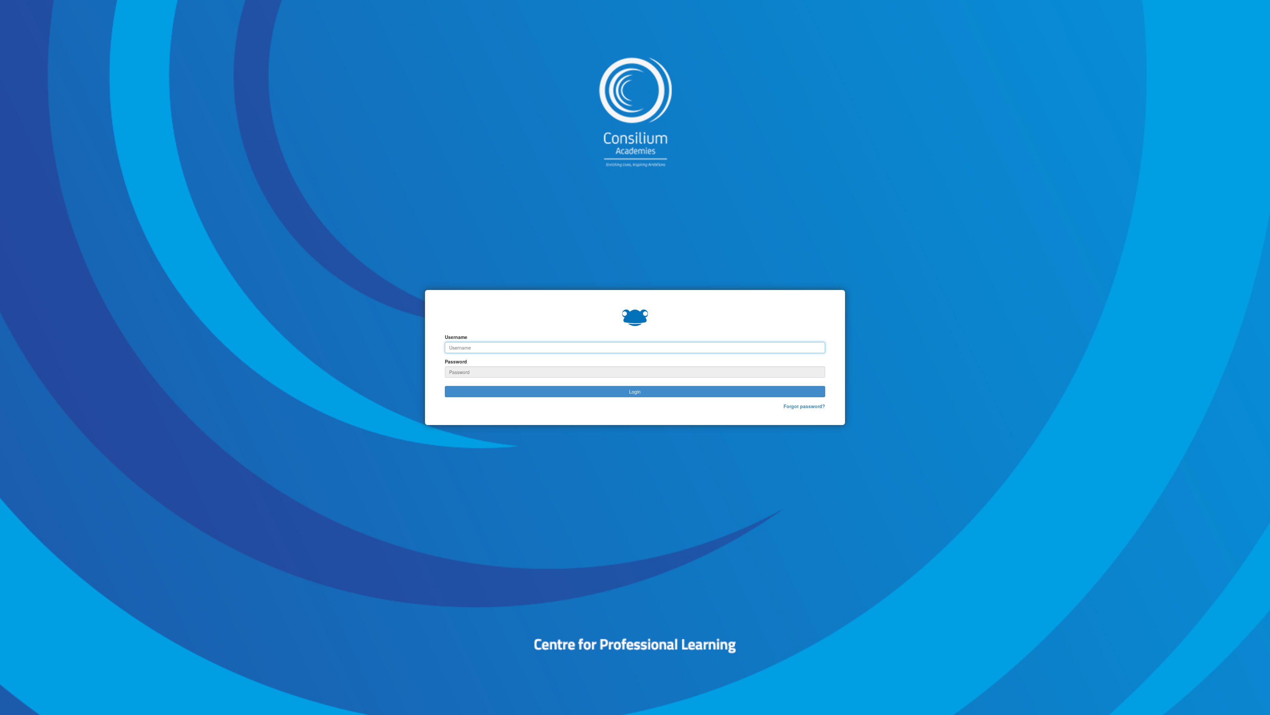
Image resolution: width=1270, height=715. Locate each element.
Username (456, 337)
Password (456, 361)
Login (635, 391)
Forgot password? (804, 406)
